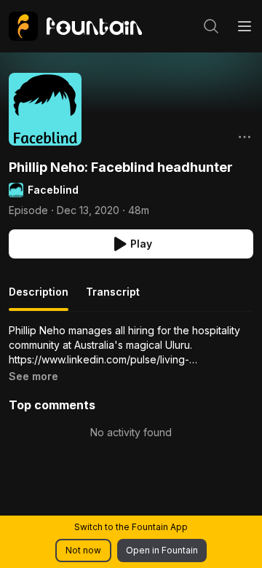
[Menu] (244, 26)
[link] (75, 26)
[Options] (244, 137)
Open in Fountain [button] (162, 550)
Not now (83, 550)
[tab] (38, 298)
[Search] (211, 26)
